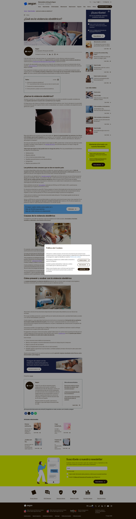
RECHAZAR (82, 264)
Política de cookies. (75, 257)
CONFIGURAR (83, 260)
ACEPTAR (82, 269)
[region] (68, 259)
